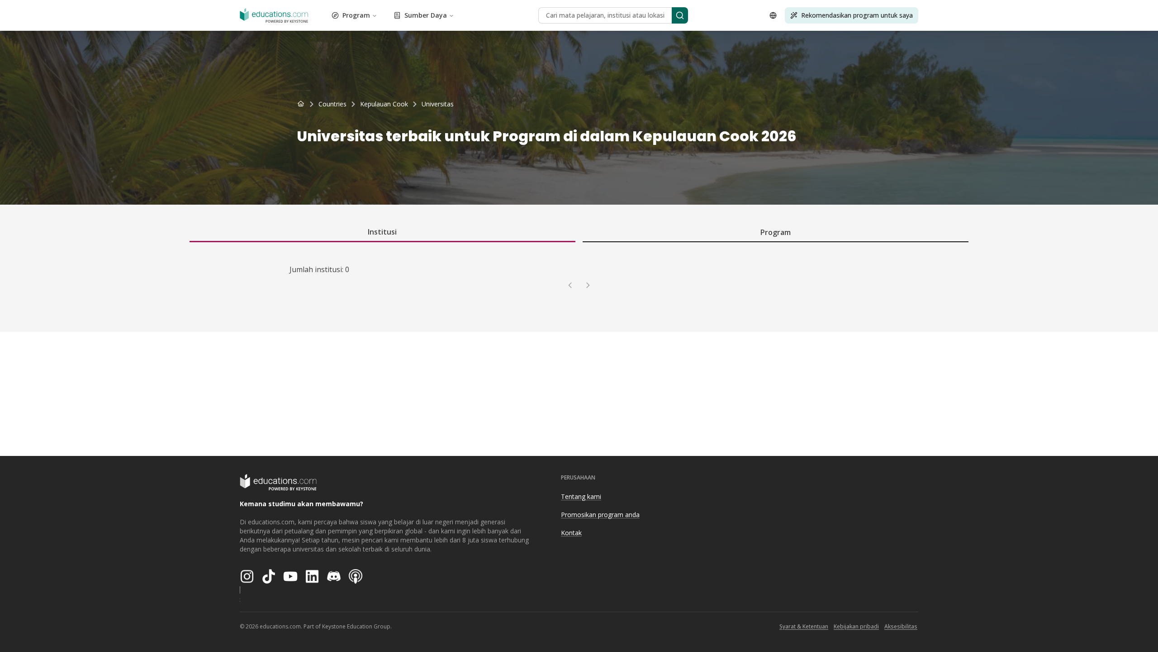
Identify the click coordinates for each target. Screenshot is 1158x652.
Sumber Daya (425, 15)
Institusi (382, 232)
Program (356, 15)
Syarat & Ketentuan (803, 626)
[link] (438, 104)
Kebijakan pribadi (856, 626)
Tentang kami (581, 496)
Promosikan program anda (600, 514)
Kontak (571, 532)
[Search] (680, 15)
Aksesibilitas (900, 626)
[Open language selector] (773, 15)
